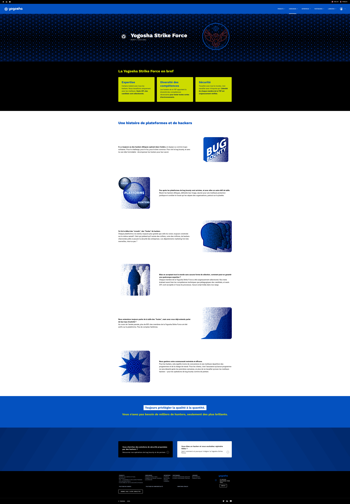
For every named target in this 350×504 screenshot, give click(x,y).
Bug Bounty (122, 478)
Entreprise (167, 475)
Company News (196, 478)
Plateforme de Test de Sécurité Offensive (131, 482)
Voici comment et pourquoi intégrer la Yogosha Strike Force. (202, 452)
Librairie (195, 475)
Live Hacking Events (125, 481)
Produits (122, 475)
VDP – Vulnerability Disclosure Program (130, 479)
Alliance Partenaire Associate (181, 477)
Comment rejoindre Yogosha (153, 478)
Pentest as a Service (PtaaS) (127, 477)
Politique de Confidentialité (154, 486)
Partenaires (176, 475)
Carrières (166, 481)
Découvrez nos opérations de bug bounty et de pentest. (144, 452)
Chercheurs (148, 475)
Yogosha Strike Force (151, 477)
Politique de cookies (125, 486)
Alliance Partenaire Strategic (181, 478)
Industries (167, 478)
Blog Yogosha (196, 477)
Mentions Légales (182, 486)
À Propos (166, 477)
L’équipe (166, 479)
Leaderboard (148, 479)
